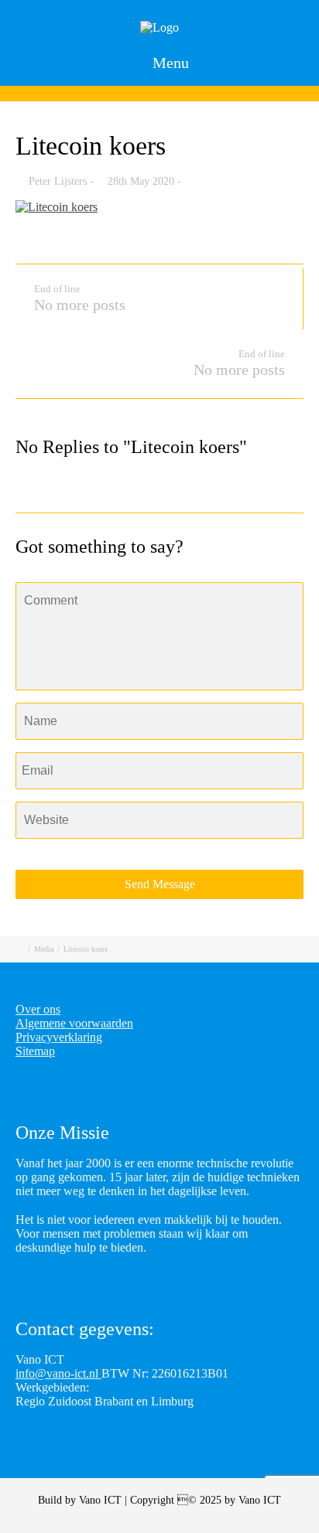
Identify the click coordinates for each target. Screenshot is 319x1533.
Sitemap (35, 1051)
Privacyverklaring (58, 1037)
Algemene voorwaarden (74, 1023)
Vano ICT (102, 1500)
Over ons (37, 1009)
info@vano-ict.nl (58, 1373)
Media (43, 949)
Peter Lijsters (58, 181)
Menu (169, 62)
